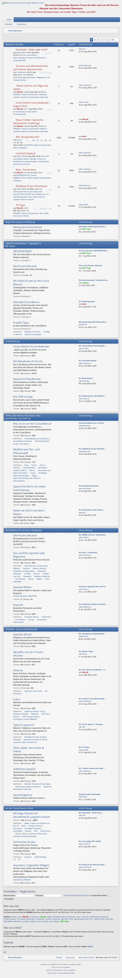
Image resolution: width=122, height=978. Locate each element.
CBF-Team (86, 229)
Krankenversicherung (21, 164)
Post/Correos (45, 831)
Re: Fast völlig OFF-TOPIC (90, 841)
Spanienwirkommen (81, 919)
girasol (19, 140)
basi (83, 49)
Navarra (36, 574)
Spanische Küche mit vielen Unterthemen (29, 488)
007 (91, 919)
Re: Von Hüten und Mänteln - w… (93, 670)
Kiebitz (84, 797)
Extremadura (20, 579)
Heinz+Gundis (42, 921)
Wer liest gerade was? (27, 136)
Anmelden (8, 24)
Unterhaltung (20, 112)
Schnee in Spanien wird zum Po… (93, 586)
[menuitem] (108, 19)
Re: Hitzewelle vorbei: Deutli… (91, 510)
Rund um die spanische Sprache (27, 787)
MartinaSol (86, 426)
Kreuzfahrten (20, 620)
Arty (60, 967)
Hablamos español (24, 769)
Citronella (109, 919)
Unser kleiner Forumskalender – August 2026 (32, 104)
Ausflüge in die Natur (32, 332)
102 (41, 140)
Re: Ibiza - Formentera (88, 552)
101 (37, 140)
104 (50, 140)
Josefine (85, 102)
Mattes (14, 917)
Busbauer (71, 917)
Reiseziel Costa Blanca (26, 302)
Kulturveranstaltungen (33, 334)
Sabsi (19, 189)
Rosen (34, 465)
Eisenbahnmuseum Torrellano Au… (93, 280)
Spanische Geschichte (33, 691)
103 (45, 140)
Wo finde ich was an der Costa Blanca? (31, 282)
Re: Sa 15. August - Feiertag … (91, 724)
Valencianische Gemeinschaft (35, 566)
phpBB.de (72, 970)
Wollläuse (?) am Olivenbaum (31, 186)
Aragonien (27, 576)
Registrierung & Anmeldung (20, 222)
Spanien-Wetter (22, 587)
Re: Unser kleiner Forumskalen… (92, 346)
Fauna (32, 473)
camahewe (40, 919)
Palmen (32, 470)
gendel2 (85, 205)
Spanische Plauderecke (27, 379)
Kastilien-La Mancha (42, 576)
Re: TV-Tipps (84, 747)
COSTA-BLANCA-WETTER (25, 596)
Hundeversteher (10, 919)
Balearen (18, 181)
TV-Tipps (20, 205)
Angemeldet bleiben (100, 895)
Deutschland (42, 620)
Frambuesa (21, 72)
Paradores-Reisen (31, 617)
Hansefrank (86, 488)
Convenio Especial (25, 153)
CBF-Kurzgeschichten (30, 717)
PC (19, 859)
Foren (9, 19)
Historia (18, 670)
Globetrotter (46, 617)
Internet (28, 831)
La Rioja (27, 574)
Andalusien (41, 571)
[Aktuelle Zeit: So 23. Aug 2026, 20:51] (115, 30)
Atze (84, 512)
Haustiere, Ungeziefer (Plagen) (31, 865)
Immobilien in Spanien (33, 828)
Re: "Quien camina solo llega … (92, 768)
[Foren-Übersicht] (23, 3)
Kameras (27, 857)
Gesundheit (43, 161)
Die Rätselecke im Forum (28, 361)
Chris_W (85, 917)
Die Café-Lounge (23, 396)
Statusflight (8, 921)
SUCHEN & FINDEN (22, 880)
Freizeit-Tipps (21, 322)
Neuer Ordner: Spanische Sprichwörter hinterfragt (28, 121)
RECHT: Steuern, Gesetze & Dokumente (31, 834)
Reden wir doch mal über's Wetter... (29, 512)
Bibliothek (40, 77)
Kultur (33, 77)
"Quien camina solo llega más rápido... (30, 87)
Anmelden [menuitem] (113, 20)
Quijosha (33, 921)
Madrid (39, 579)
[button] (86, 40)
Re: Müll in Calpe (86, 651)
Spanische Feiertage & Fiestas (35, 739)
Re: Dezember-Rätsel (87, 361)
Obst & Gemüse (27, 199)
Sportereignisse (22, 795)
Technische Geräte (24, 842)
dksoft (84, 324)
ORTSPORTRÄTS (22, 251)
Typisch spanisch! (23, 725)
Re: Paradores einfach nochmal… (93, 604)
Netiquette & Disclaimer (27, 227)
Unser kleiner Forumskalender (31, 346)
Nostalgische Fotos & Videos (35, 737)
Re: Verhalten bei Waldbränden (92, 634)
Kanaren (26, 568)
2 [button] (95, 39)
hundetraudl (86, 65)
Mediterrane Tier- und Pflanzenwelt (26, 451)
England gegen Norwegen (90, 794)
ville (50, 921)
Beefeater (86, 381)
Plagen (34, 476)
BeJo (71, 919)
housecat (85, 399)
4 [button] (102, 39)
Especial (18, 605)
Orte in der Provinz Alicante (90, 265)
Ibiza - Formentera (26, 169)
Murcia (31, 579)
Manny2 (56, 921)
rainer (78, 917)
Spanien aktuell (22, 634)
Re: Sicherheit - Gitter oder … (91, 813)
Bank (24, 826)
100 (33, 140)
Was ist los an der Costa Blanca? (32, 423)
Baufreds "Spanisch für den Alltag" (37, 784)
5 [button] (106, 39)
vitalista (85, 283)
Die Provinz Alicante (25, 266)
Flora (30, 197)
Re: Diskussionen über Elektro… (92, 396)
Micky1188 (21, 52)
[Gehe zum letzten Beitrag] (87, 49)
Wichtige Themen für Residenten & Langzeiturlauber (31, 815)
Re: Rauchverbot (86, 378)
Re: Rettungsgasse (87, 301)
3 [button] (98, 39)
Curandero (86, 844)
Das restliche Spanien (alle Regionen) (36, 178)
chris (84, 136)
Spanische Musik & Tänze (34, 711)
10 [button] (112, 39)
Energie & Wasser (36, 826)
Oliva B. (20, 92)
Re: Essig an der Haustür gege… (92, 865)
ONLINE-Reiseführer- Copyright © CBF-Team (22, 245)
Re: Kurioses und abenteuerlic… (92, 699)
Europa (31, 620)
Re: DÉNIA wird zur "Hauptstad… (93, 535)
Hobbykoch (86, 607)
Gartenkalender (29, 468)
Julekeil (96, 919)
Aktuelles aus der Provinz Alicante (28, 653)
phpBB (52, 964)
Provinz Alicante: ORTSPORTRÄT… (94, 251)
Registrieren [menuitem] (118, 20)
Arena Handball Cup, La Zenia (91, 423)
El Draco (85, 589)
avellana (85, 537)
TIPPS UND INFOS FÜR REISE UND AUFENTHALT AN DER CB (22, 417)
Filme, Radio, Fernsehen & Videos (28, 749)
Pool (35, 831)
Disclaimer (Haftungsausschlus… (93, 226)
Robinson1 (86, 185)
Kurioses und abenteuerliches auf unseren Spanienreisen (30, 67)
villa (83, 727)
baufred (85, 636)
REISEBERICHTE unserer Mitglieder (23, 530)
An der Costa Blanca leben (19, 808)
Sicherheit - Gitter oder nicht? (31, 49)
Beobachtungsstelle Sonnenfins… (93, 322)
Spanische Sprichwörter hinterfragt (34, 97)
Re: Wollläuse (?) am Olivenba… (92, 449)
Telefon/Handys (40, 857)
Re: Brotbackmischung (88, 486)
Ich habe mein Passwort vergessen (77, 895)
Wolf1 (19, 156)
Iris (18, 919)
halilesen (67, 967)
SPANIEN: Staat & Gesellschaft (25, 94)
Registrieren (21, 24)
